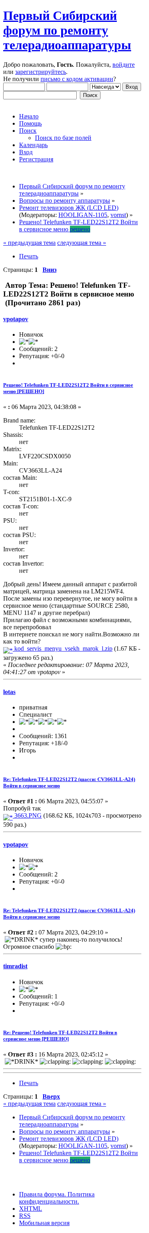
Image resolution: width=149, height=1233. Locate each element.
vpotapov (15, 319)
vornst (118, 214)
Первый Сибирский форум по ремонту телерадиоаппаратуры (67, 30)
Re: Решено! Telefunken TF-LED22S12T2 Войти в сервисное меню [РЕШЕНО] (60, 1035)
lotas (9, 691)
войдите (123, 64)
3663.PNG (27, 815)
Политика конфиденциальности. (57, 1198)
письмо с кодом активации (77, 79)
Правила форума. (42, 1194)
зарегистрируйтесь (40, 71)
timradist (15, 966)
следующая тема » (81, 242)
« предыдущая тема (29, 242)
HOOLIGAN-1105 (82, 214)
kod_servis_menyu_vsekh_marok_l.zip (62, 648)
